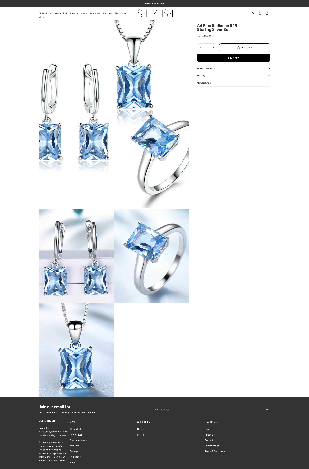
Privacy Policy (212, 445)
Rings (72, 462)
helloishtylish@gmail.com (54, 431)
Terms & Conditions (215, 451)
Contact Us (210, 440)
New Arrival (76, 434)
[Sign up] (267, 410)
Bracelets (74, 445)
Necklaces (75, 456)
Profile (140, 434)
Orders (140, 429)
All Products (76, 429)
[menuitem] (41, 17)
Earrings (74, 451)
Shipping (201, 75)
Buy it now (233, 57)
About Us (210, 434)
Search (208, 429)
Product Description (206, 68)
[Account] (259, 13)
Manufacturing (204, 83)
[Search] (253, 13)
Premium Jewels (78, 440)
